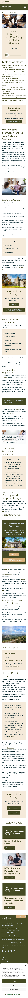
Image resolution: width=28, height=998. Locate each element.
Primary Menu (24, 6)
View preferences (14, 989)
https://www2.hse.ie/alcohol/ (13, 660)
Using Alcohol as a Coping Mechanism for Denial (13, 901)
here (23, 174)
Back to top (21, 916)
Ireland (23, 579)
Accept (14, 981)
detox (18, 409)
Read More (9, 848)
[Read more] (14, 832)
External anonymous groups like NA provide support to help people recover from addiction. (14, 89)
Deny (14, 985)
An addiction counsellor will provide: (13, 80)
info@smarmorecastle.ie (12, 928)
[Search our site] (25, 2)
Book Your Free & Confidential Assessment (14, 559)
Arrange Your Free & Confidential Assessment (14, 309)
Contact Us (5, 962)
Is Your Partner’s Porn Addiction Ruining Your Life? (13, 871)
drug (3, 511)
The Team (5, 960)
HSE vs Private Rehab (8, 93)
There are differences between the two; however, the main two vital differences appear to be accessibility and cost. (14, 98)
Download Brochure (14, 121)
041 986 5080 (14, 808)
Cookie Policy (10, 994)
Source (11, 736)
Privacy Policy (17, 994)
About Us (4, 957)
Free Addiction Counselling (10, 78)
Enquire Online (14, 813)
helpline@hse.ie (14, 666)
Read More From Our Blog (15, 55)
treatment (22, 745)
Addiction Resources (10, 12)
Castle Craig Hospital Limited (10, 936)
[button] (25, 965)
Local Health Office (10, 653)
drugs (5, 377)
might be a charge (7, 574)
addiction (11, 413)
